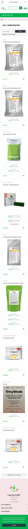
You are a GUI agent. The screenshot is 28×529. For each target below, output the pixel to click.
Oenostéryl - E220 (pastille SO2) (11, 184)
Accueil (4, 39)
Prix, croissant (7, 31)
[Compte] (25, 1)
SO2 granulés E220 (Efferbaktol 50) (11, 42)
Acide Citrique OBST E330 (9, 134)
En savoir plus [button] (20, 521)
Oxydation (5, 281)
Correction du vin (7, 132)
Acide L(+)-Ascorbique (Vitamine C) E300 (13, 283)
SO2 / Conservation (7, 182)
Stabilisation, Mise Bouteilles (9, 335)
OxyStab (5, 384)
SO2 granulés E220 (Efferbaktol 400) (12, 237)
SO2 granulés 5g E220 (8, 338)
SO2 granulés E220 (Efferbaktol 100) (12, 88)
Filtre (20, 31)
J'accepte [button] (14, 525)
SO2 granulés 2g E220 (8, 430)
